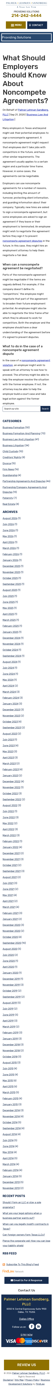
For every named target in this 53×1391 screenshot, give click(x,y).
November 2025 (11, 572)
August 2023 (10, 733)
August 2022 (10, 805)
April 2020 (8, 966)
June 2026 (9, 530)
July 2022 (8, 811)
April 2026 (8, 542)
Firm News (8, 469)
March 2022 (9, 835)
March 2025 (9, 620)
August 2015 (10, 1062)
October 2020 (10, 937)
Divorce (7, 463)
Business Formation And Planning (21, 433)
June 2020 (9, 961)
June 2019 (8, 1014)
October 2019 (10, 990)
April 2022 (8, 829)
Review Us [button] (26, 1365)
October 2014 (10, 1122)
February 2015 (10, 1098)
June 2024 (9, 673)
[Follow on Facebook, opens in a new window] (31, 1326)
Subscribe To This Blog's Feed (22, 1264)
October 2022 (10, 793)
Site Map (19, 1380)
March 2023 (9, 763)
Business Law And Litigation (18, 439)
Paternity (8, 498)
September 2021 (12, 871)
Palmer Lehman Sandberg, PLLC (28, 1373)
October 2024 (10, 649)
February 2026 (11, 554)
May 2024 (8, 679)
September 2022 (12, 799)
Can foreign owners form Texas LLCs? (24, 1234)
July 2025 (8, 596)
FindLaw (40, 1384)
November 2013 (11, 1188)
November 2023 (11, 715)
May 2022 (8, 823)
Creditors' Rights (12, 457)
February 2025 (11, 626)
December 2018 (11, 1044)
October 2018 (10, 1056)
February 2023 (11, 769)
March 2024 (9, 691)
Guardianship (10, 475)
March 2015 (9, 1092)
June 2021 (8, 889)
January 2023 (10, 775)
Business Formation (14, 427)
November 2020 (11, 931)
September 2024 (12, 656)
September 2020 (12, 943)
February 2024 (11, 697)
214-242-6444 (26, 15)
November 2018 (11, 1050)
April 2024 (8, 685)
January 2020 (10, 972)
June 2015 (8, 1074)
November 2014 (11, 1116)
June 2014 (8, 1146)
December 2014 (11, 1110)
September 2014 (12, 1128)
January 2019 (10, 1038)
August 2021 (10, 877)
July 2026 (8, 524)
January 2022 (10, 847)
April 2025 (8, 614)
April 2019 (8, 1020)
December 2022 (11, 781)
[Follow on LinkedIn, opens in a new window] (38, 1326)
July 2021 (8, 883)
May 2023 (8, 751)
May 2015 (8, 1080)
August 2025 (10, 590)
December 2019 (11, 978)
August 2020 (10, 949)
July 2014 (8, 1140)
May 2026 (8, 536)
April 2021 (8, 901)
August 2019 (10, 1002)
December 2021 (11, 853)
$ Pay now (27, 1334)
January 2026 (10, 560)
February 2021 (11, 913)
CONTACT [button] (37, 25)
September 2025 (12, 584)
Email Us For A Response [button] (28, 1280)
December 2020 (11, 925)
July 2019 (8, 1008)
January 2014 (10, 1176)
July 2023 (8, 739)
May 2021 (8, 895)
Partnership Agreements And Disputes (24, 481)
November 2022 (11, 787)
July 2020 (8, 955)
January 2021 (10, 919)
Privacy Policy (32, 1380)
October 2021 (10, 865)
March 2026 (9, 548)
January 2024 (10, 703)
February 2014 (11, 1170)
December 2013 (11, 1182)
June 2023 (9, 745)
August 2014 (10, 1134)
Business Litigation (13, 445)
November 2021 (11, 859)
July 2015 (8, 1068)
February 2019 (11, 1032)
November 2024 (11, 644)
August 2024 (10, 661)
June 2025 (9, 602)
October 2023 (10, 721)
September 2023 (12, 727)
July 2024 (8, 667)
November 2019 (11, 984)
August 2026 (10, 518)
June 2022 (9, 817)
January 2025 (10, 632)
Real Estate (9, 504)
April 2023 (8, 757)
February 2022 (11, 841)
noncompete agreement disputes (22, 240)
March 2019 (9, 1026)
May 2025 (8, 608)
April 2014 (8, 1158)
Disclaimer (8, 1380)
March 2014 (9, 1164)
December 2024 (11, 638)
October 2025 (10, 578)
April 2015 (8, 1086)
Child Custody (10, 451)
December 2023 (11, 709)
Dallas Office (26, 1319)
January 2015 (10, 1104)
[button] (16, 25)
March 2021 (9, 907)
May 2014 (8, 1152)
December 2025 (11, 566)
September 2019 (12, 996)
